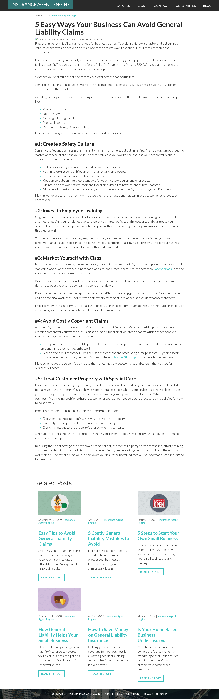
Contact (161, 6)
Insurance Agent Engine (40, 4)
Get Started (186, 6)
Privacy (148, 693)
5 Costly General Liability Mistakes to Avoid (108, 538)
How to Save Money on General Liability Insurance (108, 635)
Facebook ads (162, 269)
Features (122, 6)
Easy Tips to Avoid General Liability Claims (56, 538)
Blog (207, 6)
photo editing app (124, 357)
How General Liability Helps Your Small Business (58, 635)
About (142, 6)
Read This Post (51, 577)
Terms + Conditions (127, 693)
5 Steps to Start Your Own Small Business (158, 535)
